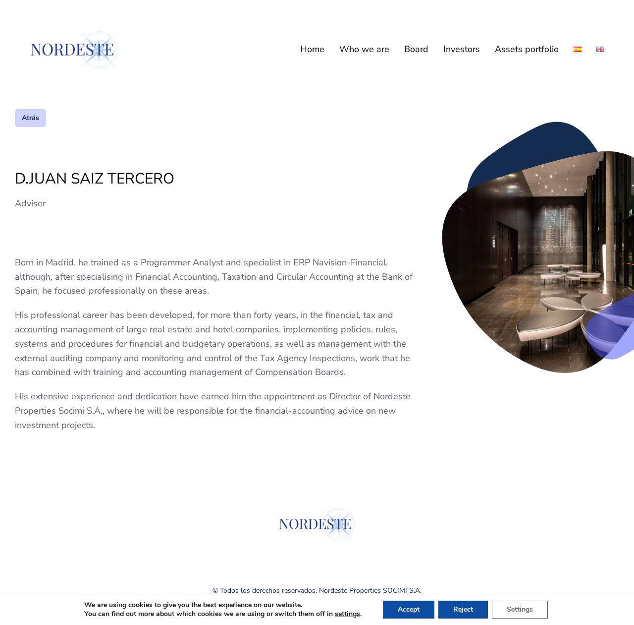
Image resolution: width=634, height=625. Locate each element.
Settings (520, 609)
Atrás (30, 118)
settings (347, 614)
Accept (409, 609)
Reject (463, 609)
